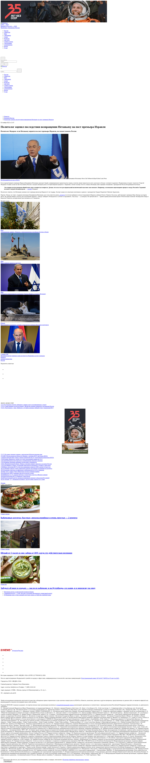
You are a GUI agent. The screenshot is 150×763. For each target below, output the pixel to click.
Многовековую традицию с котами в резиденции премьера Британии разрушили (25, 325)
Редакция (15, 650)
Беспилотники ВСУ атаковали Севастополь (15, 476)
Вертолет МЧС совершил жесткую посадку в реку (17, 473)
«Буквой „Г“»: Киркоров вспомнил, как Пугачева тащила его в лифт (23, 479)
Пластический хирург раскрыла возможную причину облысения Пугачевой (25, 478)
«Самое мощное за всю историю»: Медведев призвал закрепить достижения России (27, 406)
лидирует (62, 195)
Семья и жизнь (5, 514)
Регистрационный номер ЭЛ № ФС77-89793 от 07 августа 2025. (100, 678)
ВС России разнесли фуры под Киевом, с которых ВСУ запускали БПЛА (24, 456)
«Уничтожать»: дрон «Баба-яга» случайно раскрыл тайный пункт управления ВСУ (27, 408)
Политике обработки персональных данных (76, 759)
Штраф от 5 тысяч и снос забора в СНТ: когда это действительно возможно (36, 553)
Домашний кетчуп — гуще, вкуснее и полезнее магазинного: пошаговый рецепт (28, 593)
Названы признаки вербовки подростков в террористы (19, 462)
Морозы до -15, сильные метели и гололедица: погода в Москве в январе (24, 474)
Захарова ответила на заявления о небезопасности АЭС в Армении (22, 470)
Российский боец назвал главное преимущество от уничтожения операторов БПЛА (27, 457)
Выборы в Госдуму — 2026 (9, 26)
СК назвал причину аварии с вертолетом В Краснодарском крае (21, 454)
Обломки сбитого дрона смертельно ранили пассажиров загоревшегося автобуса (26, 468)
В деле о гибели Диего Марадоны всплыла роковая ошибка (20, 471)
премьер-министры (6, 359)
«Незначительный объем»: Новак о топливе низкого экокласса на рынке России (26, 464)
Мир (2, 230)
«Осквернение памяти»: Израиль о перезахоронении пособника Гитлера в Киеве (25, 232)
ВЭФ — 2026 (5, 24)
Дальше (3, 483)
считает (29, 189)
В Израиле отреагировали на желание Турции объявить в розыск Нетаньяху (23, 294)
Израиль (3, 357)
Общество (4, 584)
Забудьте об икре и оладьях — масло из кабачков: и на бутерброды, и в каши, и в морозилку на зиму (48, 588)
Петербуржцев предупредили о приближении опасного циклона (22, 460)
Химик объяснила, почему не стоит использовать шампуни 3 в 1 (22, 459)
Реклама (20, 650)
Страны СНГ (4, 354)
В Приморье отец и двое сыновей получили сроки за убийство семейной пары (27, 595)
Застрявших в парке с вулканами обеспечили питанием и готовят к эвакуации (26, 465)
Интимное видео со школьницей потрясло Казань (19, 592)
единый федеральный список (65, 705)
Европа (3, 323)
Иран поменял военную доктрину (11, 263)
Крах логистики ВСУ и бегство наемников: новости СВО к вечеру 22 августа (25, 467)
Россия (3, 360)
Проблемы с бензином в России (10, 28)
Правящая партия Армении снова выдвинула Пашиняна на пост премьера (23, 356)
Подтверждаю (8, 761)
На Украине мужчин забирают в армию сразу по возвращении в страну (24, 404)
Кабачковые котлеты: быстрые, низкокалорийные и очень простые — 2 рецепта (39, 518)
